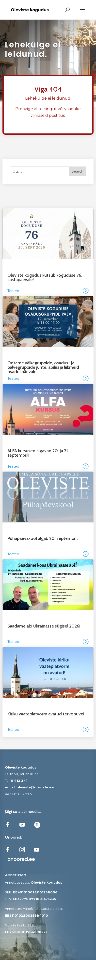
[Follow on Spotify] (37, 824)
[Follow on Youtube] (22, 824)
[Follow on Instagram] (22, 849)
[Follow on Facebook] (7, 824)
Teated (13, 291)
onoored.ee (21, 859)
